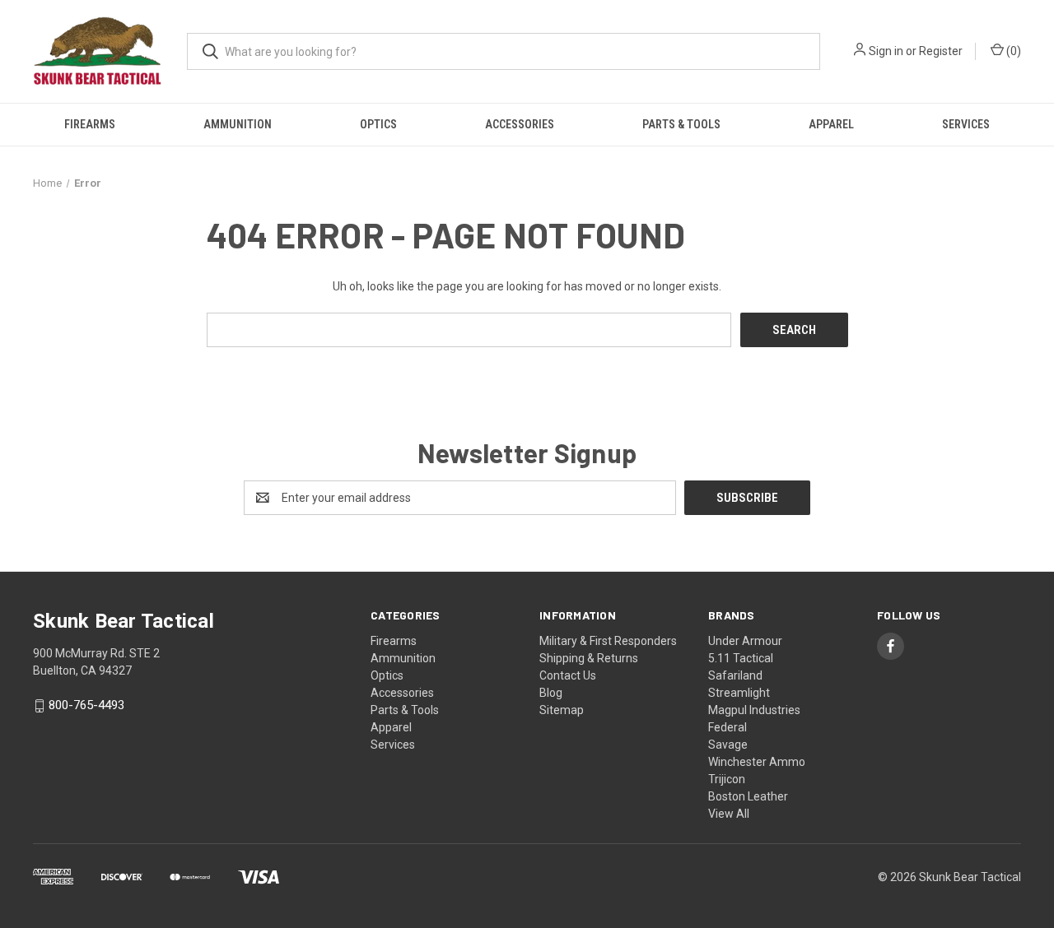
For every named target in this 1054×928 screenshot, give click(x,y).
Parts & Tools (681, 124)
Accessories (519, 124)
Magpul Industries (754, 710)
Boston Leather (748, 796)
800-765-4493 (86, 705)
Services (966, 124)
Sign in (886, 51)
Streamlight (739, 692)
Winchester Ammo (756, 761)
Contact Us (567, 675)
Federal (727, 727)
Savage (728, 744)
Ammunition (237, 124)
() (1012, 51)
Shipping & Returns (588, 658)
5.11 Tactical (740, 658)
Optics (378, 124)
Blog (550, 692)
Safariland (735, 675)
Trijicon (726, 779)
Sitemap (561, 710)
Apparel (831, 124)
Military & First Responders (608, 640)
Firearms (89, 124)
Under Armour (745, 640)
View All (728, 813)
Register (941, 51)
